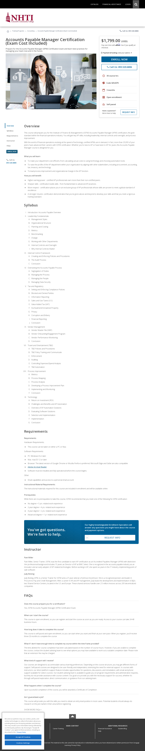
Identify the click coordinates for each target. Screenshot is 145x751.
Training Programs (18, 31)
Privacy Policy (76, 745)
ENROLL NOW (119, 59)
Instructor (11, 141)
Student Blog (122, 729)
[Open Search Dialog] (136, 4)
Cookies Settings (23, 743)
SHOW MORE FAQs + (32, 709)
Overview (10, 126)
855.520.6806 (11, 163)
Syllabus (10, 131)
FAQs (9, 146)
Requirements (12, 136)
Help (99, 731)
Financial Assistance (105, 729)
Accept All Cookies (23, 737)
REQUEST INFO (128, 112)
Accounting (30, 31)
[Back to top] (72, 725)
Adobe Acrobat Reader (37, 467)
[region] (23, 731)
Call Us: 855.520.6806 (129, 31)
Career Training (58, 729)
